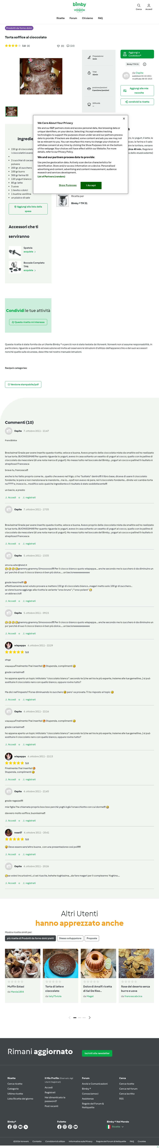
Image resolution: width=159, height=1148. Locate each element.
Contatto (37, 1141)
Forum (85, 1078)
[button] (139, 6)
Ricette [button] (61, 18)
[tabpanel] (79, 985)
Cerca (122, 1078)
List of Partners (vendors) (51, 176)
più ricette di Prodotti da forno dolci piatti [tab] (30, 938)
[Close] (123, 118)
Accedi (49, 1087)
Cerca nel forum (128, 1088)
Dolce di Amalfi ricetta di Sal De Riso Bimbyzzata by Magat (97, 989)
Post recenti (51, 1106)
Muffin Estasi (15, 986)
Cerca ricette (14, 1083)
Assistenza (88, 1098)
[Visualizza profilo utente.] (126, 75)
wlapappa (20, 645)
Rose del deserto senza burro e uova (135, 989)
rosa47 (18, 832)
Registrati (50, 1092)
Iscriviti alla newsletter (97, 1053)
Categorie (13, 1088)
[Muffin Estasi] (22, 963)
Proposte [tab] (92, 938)
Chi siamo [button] (87, 18)
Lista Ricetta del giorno (20, 1098)
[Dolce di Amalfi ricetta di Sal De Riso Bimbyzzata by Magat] (98, 963)
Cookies (142, 1141)
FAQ (132, 1141)
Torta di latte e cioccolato (54, 989)
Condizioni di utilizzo (55, 1141)
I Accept (91, 185)
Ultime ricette (15, 1093)
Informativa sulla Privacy (80, 1141)
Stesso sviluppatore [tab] (70, 938)
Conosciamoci (90, 1093)
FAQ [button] (100, 18)
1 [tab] (74, 1017)
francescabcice (133, 996)
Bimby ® (86, 1088)
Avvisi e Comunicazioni (95, 1083)
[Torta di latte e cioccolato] (60, 963)
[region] (80, 154)
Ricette (11, 1078)
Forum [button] (73, 18)
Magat (90, 996)
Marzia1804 (17, 991)
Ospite (139, 72)
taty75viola (55, 996)
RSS (121, 1098)
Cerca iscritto (127, 1093)
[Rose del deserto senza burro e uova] (136, 963)
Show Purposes (68, 185)
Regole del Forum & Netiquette (111, 1141)
